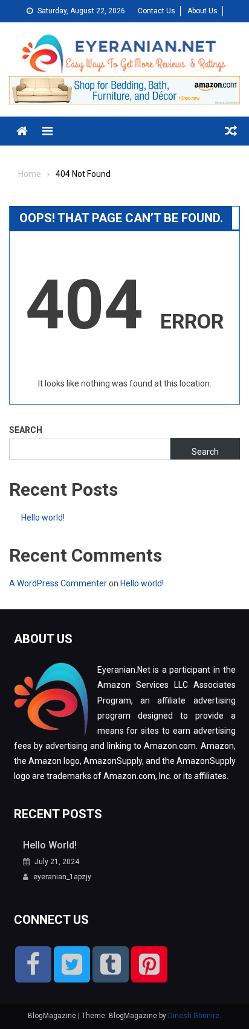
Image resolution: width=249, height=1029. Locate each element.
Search (25, 430)
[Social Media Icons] (33, 964)
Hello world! (43, 517)
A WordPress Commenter (58, 583)
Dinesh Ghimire (193, 1015)
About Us (202, 11)
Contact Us (156, 11)
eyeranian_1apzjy (62, 877)
